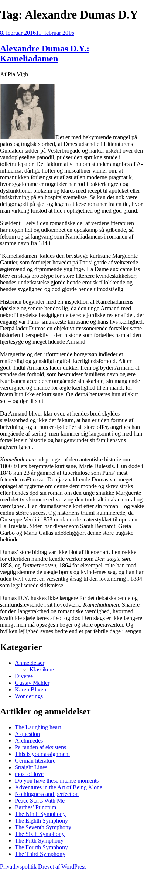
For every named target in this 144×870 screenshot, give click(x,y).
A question (27, 734)
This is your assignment (42, 754)
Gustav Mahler (32, 683)
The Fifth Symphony (39, 840)
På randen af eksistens (40, 747)
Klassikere (42, 669)
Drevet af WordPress (62, 866)
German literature (35, 760)
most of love (29, 774)
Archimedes (29, 740)
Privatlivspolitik (18, 866)
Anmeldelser (29, 663)
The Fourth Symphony (41, 847)
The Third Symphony (40, 854)
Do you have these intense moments (57, 780)
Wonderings (29, 696)
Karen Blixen (30, 689)
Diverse (24, 676)
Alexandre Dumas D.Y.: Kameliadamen (44, 53)
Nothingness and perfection (47, 794)
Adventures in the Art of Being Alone (58, 787)
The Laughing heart (38, 727)
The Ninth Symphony (40, 814)
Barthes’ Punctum (35, 807)
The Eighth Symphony (41, 820)
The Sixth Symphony (40, 834)
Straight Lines (31, 767)
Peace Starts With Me (40, 800)
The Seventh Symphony (43, 827)
